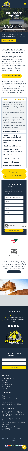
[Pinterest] (18, 326)
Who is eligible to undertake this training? (12, 136)
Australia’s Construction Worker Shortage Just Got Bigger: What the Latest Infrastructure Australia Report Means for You (13, 413)
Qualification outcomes (13, 155)
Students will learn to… (12, 146)
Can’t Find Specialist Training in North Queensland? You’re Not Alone (14, 419)
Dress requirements (11, 162)
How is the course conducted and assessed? (12, 150)
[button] (25, 4)
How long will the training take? (13, 141)
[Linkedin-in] (15, 326)
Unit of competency (11, 158)
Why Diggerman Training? (14, 99)
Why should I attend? (12, 132)
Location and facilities (12, 166)
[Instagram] (12, 326)
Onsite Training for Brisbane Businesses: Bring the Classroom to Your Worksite (13, 428)
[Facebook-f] (9, 326)
